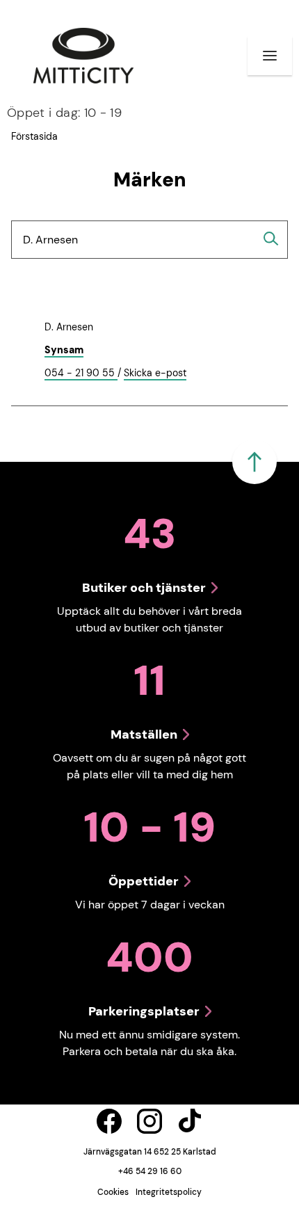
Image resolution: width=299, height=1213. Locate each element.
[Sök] (271, 238)
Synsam (64, 350)
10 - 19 (64, 112)
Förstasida (34, 136)
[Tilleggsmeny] (270, 55)
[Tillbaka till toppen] (254, 462)
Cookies (113, 1192)
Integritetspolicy (169, 1192)
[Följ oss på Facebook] (109, 1121)
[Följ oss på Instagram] (149, 1121)
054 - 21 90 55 (81, 373)
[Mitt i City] (83, 55)
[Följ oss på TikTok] (190, 1121)
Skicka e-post (155, 373)
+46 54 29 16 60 (149, 1171)
